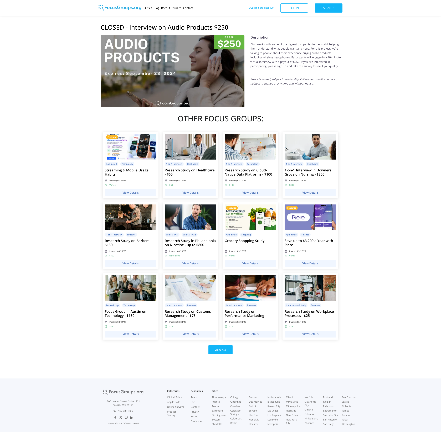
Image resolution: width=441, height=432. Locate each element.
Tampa (345, 410)
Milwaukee (292, 401)
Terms (194, 416)
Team (194, 397)
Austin (215, 406)
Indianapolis (274, 397)
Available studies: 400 (261, 7)
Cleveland (235, 406)
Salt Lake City (330, 415)
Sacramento (330, 410)
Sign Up (328, 8)
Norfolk (309, 397)
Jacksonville (273, 401)
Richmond (329, 406)
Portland (328, 397)
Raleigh (327, 401)
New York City (291, 421)
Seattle (345, 401)
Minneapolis (293, 406)
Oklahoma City (310, 403)
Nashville (291, 410)
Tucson (346, 415)
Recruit (165, 8)
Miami (289, 397)
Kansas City (273, 406)
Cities (148, 8)
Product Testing (171, 413)
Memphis (272, 424)
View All (221, 350)
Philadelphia (311, 418)
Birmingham (218, 415)
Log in (294, 8)
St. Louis (346, 406)
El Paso (253, 410)
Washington (348, 424)
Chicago (234, 397)
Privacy (195, 411)
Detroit (253, 406)
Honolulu (254, 419)
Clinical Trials (174, 397)
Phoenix (309, 423)
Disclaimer (197, 421)
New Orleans (293, 415)
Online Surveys (175, 407)
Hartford (254, 415)
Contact (188, 8)
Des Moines (255, 401)
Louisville (272, 419)
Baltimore (217, 410)
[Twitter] (120, 417)
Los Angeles (274, 415)
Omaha (309, 409)
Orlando (309, 414)
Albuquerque (219, 397)
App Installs (173, 402)
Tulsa (344, 419)
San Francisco (349, 397)
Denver (253, 397)
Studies (176, 8)
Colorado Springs (235, 412)
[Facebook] (115, 417)
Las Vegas (272, 410)
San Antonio (330, 419)
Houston (254, 424)
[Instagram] (126, 417)
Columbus (236, 418)
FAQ (193, 402)
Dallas (233, 423)
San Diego (328, 424)
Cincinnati (236, 401)
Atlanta (216, 401)
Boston (216, 419)
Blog (156, 8)
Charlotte (217, 424)
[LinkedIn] (132, 417)
